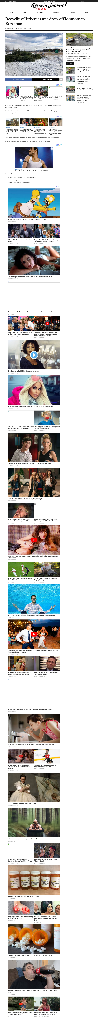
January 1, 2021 (19, 28)
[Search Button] (92, 1)
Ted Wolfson (10, 28)
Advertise (15, 1)
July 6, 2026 (81, 53)
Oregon (72, 12)
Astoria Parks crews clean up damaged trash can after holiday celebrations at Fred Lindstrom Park (78, 49)
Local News (56, 12)
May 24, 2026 (80, 92)
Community (40, 12)
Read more (70, 63)
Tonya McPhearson (72, 53)
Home (6, 1)
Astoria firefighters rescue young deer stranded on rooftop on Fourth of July (84, 69)
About (10, 1)
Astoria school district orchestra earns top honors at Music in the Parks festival (85, 88)
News (24, 12)
